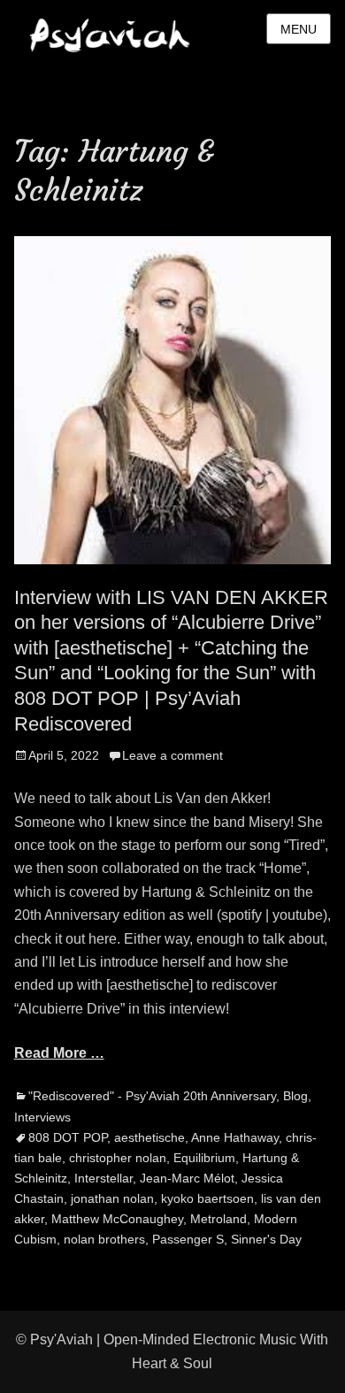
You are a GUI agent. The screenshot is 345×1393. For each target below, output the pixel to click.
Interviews (42, 1117)
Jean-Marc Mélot (187, 1178)
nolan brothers (104, 1239)
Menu (298, 29)
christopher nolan (117, 1158)
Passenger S (188, 1239)
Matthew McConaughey (117, 1219)
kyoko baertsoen (207, 1198)
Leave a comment (172, 755)
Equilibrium (204, 1158)
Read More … (59, 1052)
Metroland (218, 1219)
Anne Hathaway (235, 1137)
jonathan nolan (112, 1198)
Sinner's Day (266, 1239)
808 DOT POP (67, 1137)
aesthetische (149, 1137)
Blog (295, 1096)
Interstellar (103, 1178)
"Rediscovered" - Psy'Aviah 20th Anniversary (152, 1096)
